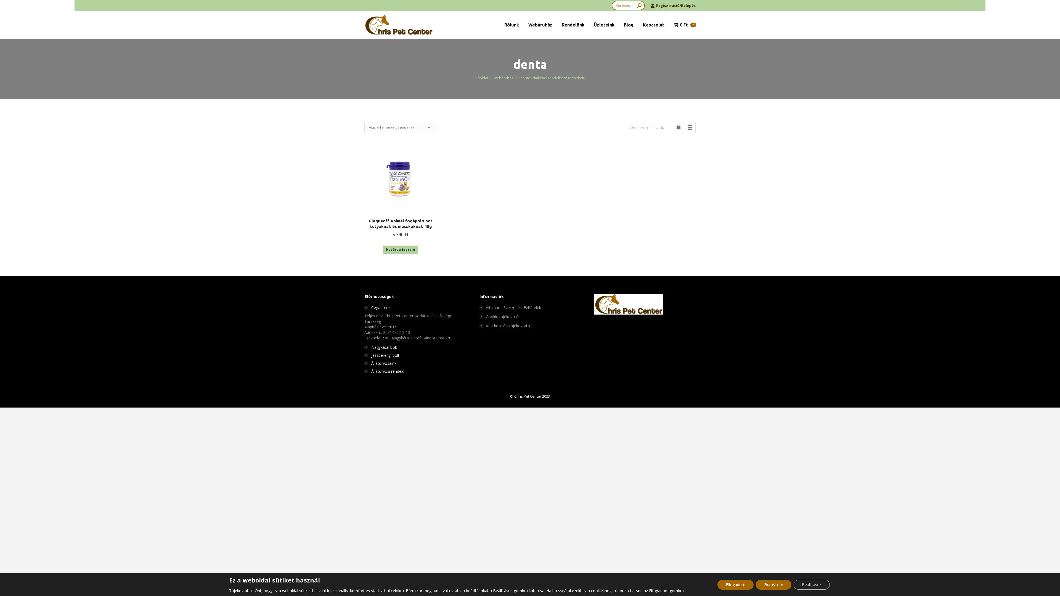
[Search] (639, 5)
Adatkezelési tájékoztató (508, 325)
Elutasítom (773, 584)
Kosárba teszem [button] (400, 249)
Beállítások (812, 584)
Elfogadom (735, 584)
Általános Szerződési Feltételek (513, 307)
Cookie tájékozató (502, 316)
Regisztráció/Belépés (676, 5)
